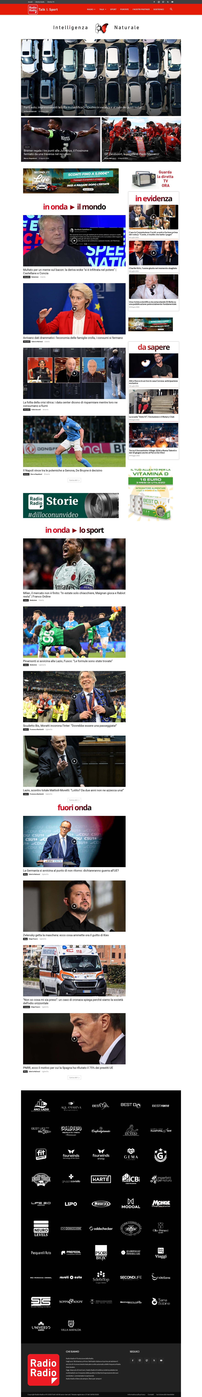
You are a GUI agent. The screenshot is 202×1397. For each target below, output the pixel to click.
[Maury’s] (101, 1203)
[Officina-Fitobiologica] (130, 1228)
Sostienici (158, 9)
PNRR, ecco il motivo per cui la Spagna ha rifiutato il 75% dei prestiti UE (68, 1067)
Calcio (27, 147)
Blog (25, 874)
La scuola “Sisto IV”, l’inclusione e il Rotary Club (151, 416)
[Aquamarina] (71, 1105)
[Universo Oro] (41, 1326)
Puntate (124, 9)
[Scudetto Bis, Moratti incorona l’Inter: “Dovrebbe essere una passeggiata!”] (74, 696)
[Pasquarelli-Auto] (41, 1252)
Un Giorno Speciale (30, 111)
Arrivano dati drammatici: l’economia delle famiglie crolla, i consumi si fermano (73, 337)
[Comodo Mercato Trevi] (71, 1129)
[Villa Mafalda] (71, 1326)
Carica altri (73, 480)
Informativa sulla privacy (136, 1394)
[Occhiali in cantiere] (71, 1228)
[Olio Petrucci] (160, 1228)
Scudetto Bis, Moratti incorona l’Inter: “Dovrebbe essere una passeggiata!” (70, 725)
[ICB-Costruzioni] (130, 1179)
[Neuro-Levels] (41, 1228)
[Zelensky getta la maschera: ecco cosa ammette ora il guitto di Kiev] (74, 906)
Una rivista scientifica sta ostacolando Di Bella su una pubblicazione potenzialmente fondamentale (152, 302)
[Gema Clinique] (130, 1154)
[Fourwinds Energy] (101, 1154)
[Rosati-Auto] (71, 1277)
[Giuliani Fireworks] (160, 1154)
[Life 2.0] (41, 1203)
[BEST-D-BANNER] (150, 523)
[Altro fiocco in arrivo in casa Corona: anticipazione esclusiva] (153, 365)
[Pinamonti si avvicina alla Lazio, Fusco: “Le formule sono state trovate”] (74, 632)
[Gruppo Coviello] (71, 1179)
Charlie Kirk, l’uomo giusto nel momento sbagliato (153, 268)
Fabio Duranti (36, 409)
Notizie (26, 474)
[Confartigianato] (101, 1129)
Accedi (30, 2)
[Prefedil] (71, 1252)
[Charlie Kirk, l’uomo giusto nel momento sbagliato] (153, 253)
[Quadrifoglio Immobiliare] (130, 1252)
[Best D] (130, 1105)
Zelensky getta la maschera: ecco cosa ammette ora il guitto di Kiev (66, 935)
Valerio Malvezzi (37, 341)
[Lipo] (71, 1203)
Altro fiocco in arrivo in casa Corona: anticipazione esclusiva (153, 381)
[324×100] (150, 333)
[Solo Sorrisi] (160, 1277)
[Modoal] (130, 1203)
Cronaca (26, 1007)
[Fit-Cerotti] (41, 1154)
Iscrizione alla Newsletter (165, 1394)
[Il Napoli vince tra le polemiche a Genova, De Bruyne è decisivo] (74, 441)
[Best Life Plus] (41, 1129)
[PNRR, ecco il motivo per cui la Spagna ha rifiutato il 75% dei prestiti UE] (74, 1038)
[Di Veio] (130, 1129)
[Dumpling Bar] (160, 1129)
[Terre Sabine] (160, 1302)
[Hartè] (101, 1179)
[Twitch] (163, 2)
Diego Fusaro (33, 939)
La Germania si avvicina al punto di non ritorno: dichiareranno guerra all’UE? (71, 870)
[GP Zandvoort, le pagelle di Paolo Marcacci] (141, 139)
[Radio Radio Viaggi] (160, 1252)
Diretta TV (50, 2)
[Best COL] (101, 1105)
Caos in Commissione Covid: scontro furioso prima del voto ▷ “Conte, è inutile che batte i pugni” (153, 233)
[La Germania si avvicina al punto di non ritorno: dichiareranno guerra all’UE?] (74, 841)
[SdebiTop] (101, 1277)
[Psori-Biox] (101, 1252)
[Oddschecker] (101, 1228)
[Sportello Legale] (101, 1302)
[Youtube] (172, 2)
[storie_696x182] (71, 520)
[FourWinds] (71, 1154)
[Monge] (160, 1203)
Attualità (27, 277)
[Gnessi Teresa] (41, 1179)
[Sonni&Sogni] (71, 1302)
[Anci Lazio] (41, 1105)
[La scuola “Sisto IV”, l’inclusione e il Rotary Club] (153, 401)
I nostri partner (141, 9)
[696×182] (71, 195)
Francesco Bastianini (37, 729)
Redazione (34, 277)
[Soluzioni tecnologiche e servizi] (41, 1302)
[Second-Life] (130, 1277)
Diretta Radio (39, 2)
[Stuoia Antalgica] (130, 1302)
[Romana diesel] (41, 1277)
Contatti (151, 1394)
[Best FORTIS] (160, 1105)
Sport (113, 9)
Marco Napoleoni (36, 474)
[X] (168, 2)
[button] (171, 10)
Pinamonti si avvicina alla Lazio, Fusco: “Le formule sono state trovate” (68, 661)
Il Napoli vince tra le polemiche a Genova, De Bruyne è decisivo (62, 470)
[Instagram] (159, 2)
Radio (90, 9)
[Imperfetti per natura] (160, 1179)
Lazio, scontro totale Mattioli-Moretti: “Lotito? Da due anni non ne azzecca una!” (73, 790)
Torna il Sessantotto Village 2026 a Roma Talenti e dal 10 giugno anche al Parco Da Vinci (153, 451)
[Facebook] (154, 2)
